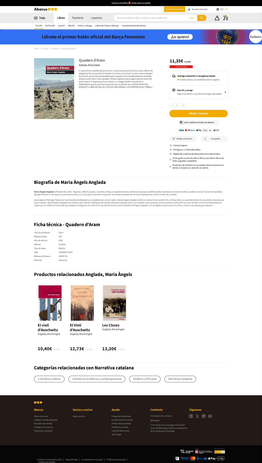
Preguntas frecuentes (121, 416)
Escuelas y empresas (174, 9)
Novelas (45, 48)
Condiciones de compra (122, 419)
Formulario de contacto (161, 416)
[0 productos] (225, 19)
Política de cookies (120, 427)
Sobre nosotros (41, 416)
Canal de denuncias (120, 430)
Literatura (55, 48)
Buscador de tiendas (43, 423)
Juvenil (61, 25)
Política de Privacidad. (165, 431)
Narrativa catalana (69, 48)
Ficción (38, 25)
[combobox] (146, 18)
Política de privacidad (121, 423)
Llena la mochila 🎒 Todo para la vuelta (131, 2)
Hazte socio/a (79, 416)
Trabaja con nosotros (43, 427)
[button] (217, 18)
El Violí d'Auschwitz (80, 328)
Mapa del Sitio (71, 459)
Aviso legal (116, 434)
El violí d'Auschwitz (48, 328)
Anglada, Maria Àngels (89, 65)
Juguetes (96, 17)
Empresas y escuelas (43, 430)
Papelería (77, 17)
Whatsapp (155, 420)
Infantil (71, 25)
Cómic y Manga (85, 25)
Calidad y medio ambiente (46, 419)
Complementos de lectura (134, 25)
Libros (61, 17)
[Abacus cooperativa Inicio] (46, 10)
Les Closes (110, 325)
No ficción (50, 25)
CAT (222, 9)
